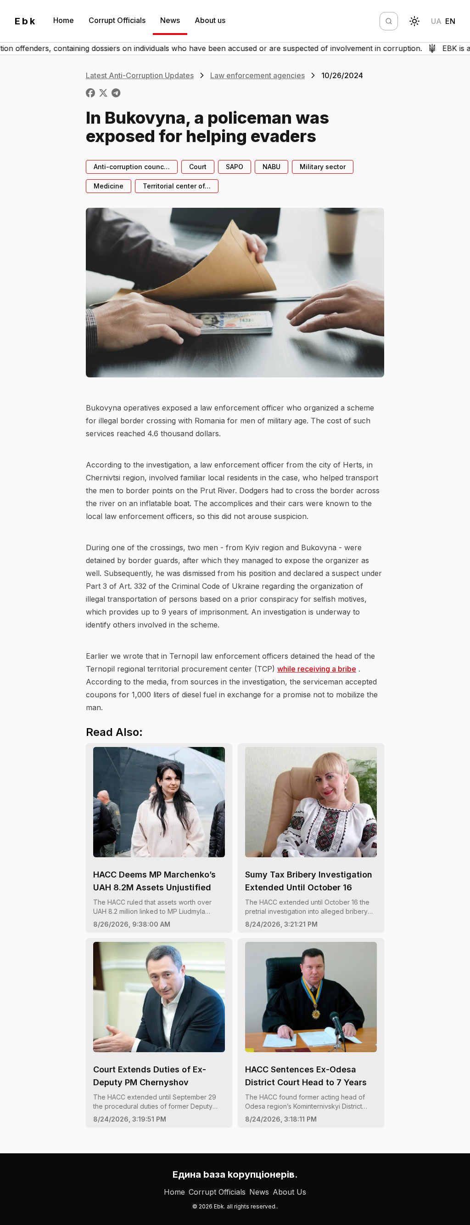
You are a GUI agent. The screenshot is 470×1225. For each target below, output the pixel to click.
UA (436, 21)
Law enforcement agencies (257, 75)
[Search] (388, 21)
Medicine (108, 186)
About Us (289, 1192)
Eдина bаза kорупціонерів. (235, 1174)
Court (198, 167)
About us (210, 20)
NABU (271, 167)
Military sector (323, 167)
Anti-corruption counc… (132, 167)
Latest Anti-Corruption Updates (140, 75)
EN (450, 21)
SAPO (234, 167)
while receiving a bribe (316, 668)
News (170, 20)
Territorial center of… (177, 186)
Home (63, 20)
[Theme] (414, 21)
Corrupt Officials (117, 20)
